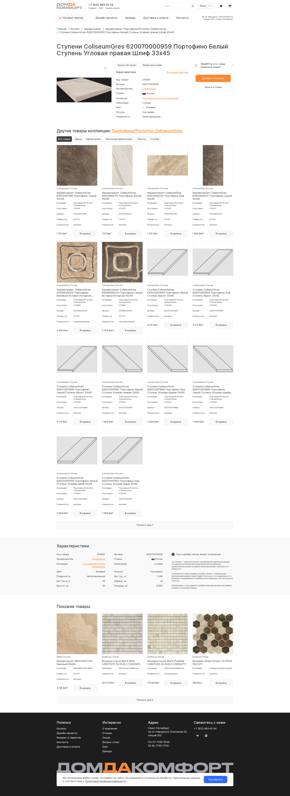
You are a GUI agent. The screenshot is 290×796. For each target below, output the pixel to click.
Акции (106, 737)
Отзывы (107, 733)
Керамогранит (92, 28)
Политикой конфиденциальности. (106, 781)
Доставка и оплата (155, 17)
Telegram (92, 8)
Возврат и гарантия (69, 737)
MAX (101, 8)
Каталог (75, 28)
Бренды (130, 17)
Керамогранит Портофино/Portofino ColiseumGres (135, 28)
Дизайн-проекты (106, 17)
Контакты (182, 17)
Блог (105, 746)
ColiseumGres (149, 88)
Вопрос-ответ (111, 742)
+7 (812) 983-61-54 (100, 4)
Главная (61, 28)
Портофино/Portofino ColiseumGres (160, 98)
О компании (109, 728)
